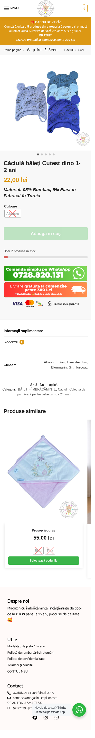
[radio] (13, 213)
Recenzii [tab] (13, 342)
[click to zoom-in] (47, 103)
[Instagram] (46, 717)
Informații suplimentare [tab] (23, 331)
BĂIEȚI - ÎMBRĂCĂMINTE (43, 50)
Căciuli (69, 50)
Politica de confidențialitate (26, 659)
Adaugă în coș (46, 233)
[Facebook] (35, 717)
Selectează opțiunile (43, 560)
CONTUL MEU (17, 671)
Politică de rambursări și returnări (30, 653)
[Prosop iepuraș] (44, 472)
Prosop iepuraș (43, 530)
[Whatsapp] (57, 717)
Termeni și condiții (20, 665)
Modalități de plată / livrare (26, 646)
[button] (84, 8)
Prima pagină (12, 50)
